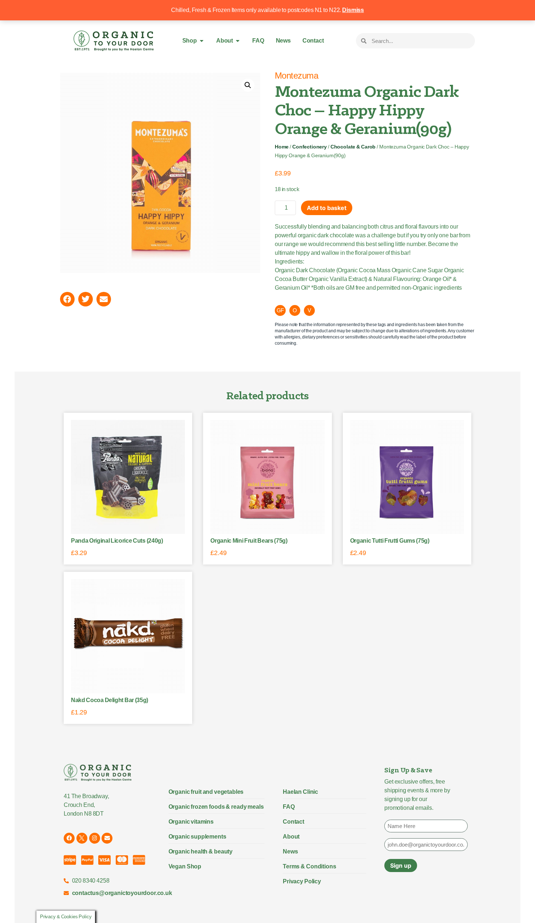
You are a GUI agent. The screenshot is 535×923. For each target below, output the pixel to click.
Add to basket (326, 207)
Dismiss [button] (353, 10)
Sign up (400, 865)
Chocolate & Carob (353, 147)
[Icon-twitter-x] (81, 838)
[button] (247, 85)
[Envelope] (107, 838)
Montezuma (296, 75)
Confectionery (309, 147)
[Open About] (238, 40)
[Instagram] (94, 838)
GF (280, 310)
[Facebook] (69, 838)
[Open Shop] (202, 40)
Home (282, 147)
